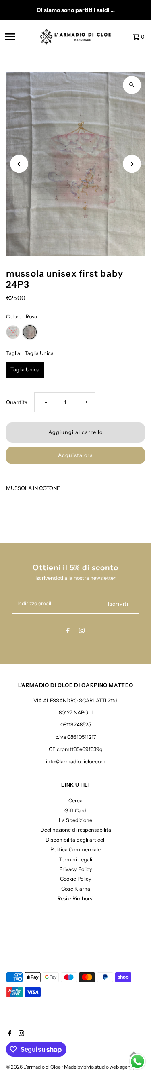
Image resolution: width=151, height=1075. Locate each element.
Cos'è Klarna (75, 889)
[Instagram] (82, 632)
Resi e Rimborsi (75, 898)
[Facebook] (68, 632)
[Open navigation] (20, 37)
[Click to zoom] (132, 85)
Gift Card (75, 811)
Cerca (75, 801)
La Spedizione (75, 820)
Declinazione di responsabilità (75, 830)
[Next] (132, 164)
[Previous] (19, 164)
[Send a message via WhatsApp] (137, 1061)
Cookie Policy (75, 879)
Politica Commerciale (75, 850)
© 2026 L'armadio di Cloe (34, 1067)
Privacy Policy (75, 869)
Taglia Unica (24, 370)
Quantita (16, 402)
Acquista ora (75, 455)
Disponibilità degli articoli (75, 840)
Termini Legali (75, 860)
